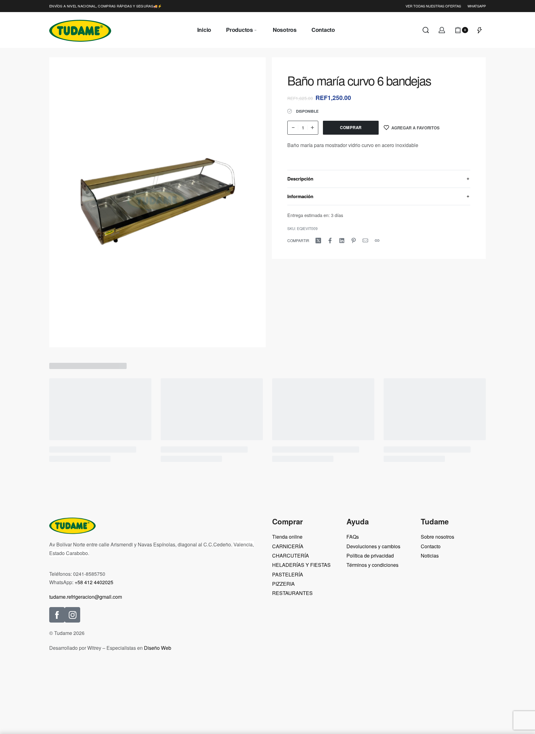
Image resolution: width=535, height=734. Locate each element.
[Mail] (365, 240)
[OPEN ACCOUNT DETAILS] (441, 30)
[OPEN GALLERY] (157, 202)
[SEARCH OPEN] (425, 30)
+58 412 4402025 (94, 582)
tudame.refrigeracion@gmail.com (85, 596)
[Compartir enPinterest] (353, 240)
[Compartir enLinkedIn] (342, 240)
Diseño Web (157, 647)
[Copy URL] (377, 240)
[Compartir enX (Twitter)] (318, 240)
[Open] (479, 30)
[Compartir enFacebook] (330, 240)
